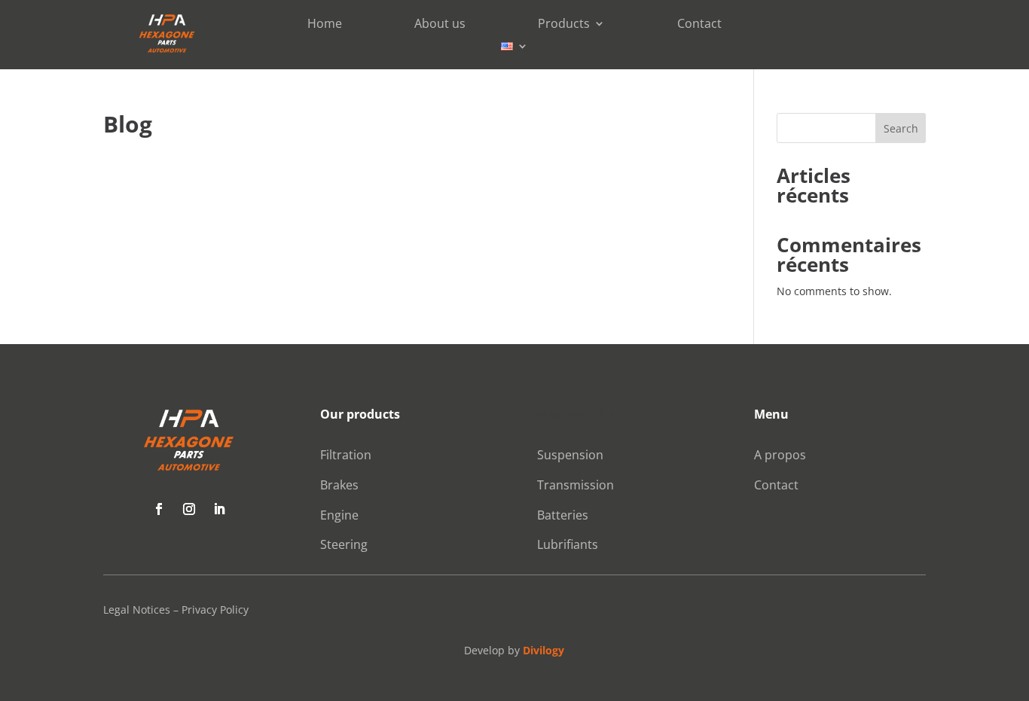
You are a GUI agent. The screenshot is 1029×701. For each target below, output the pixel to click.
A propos (780, 455)
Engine (339, 515)
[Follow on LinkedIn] (219, 509)
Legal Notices (136, 609)
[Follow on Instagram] (189, 509)
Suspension (570, 455)
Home (324, 25)
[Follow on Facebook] (159, 509)
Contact (699, 25)
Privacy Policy (215, 609)
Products (564, 25)
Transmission (575, 485)
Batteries (562, 515)
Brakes (339, 485)
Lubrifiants (567, 544)
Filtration (345, 455)
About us (440, 25)
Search (901, 128)
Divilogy (543, 650)
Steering (344, 544)
